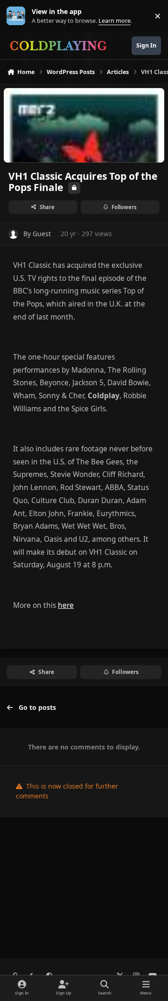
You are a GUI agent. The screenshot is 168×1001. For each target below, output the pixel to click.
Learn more (18, 16)
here (66, 605)
